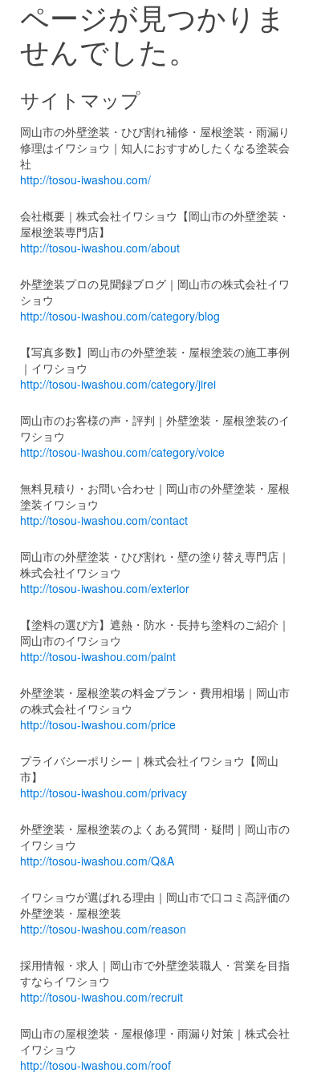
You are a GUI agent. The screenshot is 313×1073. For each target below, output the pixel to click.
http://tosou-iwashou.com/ (85, 179)
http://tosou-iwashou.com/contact (104, 520)
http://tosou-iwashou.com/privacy (103, 793)
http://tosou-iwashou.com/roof (95, 1065)
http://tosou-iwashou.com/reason (103, 929)
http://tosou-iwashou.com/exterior (104, 588)
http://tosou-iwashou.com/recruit (101, 997)
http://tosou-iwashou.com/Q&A (97, 861)
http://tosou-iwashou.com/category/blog (120, 316)
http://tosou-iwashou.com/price (98, 724)
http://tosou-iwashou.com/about (100, 248)
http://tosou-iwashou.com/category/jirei (118, 384)
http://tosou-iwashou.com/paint (98, 656)
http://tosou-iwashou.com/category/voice (122, 452)
